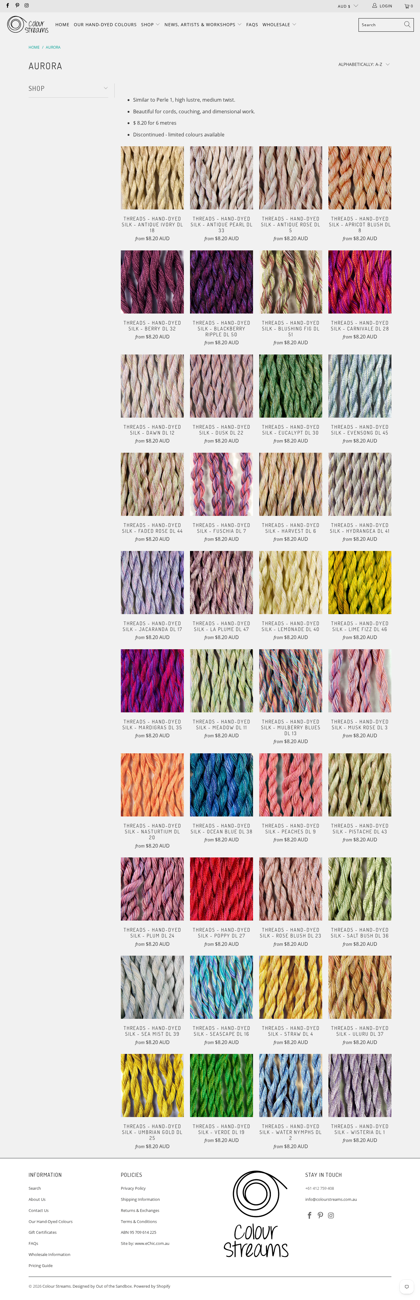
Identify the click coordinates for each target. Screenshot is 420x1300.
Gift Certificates (43, 1232)
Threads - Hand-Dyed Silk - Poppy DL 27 (221, 889)
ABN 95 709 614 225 (138, 1232)
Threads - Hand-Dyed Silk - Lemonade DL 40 (290, 582)
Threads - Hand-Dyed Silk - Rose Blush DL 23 (290, 889)
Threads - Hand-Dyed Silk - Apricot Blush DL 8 (359, 177)
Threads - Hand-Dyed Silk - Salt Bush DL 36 (359, 889)
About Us (37, 1199)
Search (35, 1188)
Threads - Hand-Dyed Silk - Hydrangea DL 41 (359, 484)
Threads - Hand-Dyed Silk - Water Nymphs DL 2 (290, 1085)
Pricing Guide (41, 1265)
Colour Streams (56, 1286)
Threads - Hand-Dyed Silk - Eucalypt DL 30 (290, 386)
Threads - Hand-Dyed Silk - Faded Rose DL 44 (152, 484)
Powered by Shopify (152, 1286)
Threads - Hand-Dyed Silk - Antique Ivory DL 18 (152, 177)
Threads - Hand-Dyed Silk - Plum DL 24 (152, 889)
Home (62, 24)
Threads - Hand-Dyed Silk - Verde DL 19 (221, 1085)
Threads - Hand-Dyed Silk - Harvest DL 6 (290, 484)
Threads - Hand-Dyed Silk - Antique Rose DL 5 (290, 177)
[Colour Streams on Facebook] (7, 6)
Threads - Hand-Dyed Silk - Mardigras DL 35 (152, 680)
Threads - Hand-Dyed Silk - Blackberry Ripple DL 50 (221, 282)
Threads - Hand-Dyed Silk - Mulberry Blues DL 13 (290, 680)
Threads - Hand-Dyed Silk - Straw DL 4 (290, 987)
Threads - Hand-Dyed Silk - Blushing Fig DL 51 (290, 282)
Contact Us (39, 1210)
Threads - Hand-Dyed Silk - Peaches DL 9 (290, 784)
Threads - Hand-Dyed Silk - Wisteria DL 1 (359, 1085)
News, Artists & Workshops (200, 24)
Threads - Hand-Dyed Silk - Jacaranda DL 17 (152, 582)
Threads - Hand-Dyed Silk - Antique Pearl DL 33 (221, 177)
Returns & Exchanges (140, 1210)
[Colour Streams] (27, 24)
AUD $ (344, 6)
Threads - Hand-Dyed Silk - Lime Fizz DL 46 (359, 582)
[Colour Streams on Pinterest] (16, 6)
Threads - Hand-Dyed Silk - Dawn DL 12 (152, 386)
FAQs (252, 24)
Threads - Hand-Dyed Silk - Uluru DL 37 (359, 987)
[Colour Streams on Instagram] (26, 6)
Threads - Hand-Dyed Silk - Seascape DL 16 (221, 987)
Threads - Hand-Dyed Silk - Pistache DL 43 (359, 784)
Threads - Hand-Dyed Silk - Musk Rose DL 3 (359, 680)
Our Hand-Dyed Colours (105, 24)
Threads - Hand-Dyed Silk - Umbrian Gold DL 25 (152, 1085)
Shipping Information (140, 1199)
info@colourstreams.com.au (331, 1199)
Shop (148, 24)
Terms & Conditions (139, 1221)
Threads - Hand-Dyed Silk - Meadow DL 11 (221, 680)
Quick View (152, 190)
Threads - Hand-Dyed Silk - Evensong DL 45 (359, 386)
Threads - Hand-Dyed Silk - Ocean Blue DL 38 (221, 784)
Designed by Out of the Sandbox (102, 1286)
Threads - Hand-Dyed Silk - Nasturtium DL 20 (152, 784)
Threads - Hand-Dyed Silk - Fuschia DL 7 (221, 484)
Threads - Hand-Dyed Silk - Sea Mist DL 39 (152, 987)
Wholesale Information (49, 1254)
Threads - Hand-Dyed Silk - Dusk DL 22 (221, 386)
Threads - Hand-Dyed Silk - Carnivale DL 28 (359, 282)
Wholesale (277, 24)
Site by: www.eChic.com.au (145, 1243)
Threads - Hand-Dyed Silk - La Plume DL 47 (221, 582)
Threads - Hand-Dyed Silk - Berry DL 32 (152, 282)
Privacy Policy (133, 1188)
